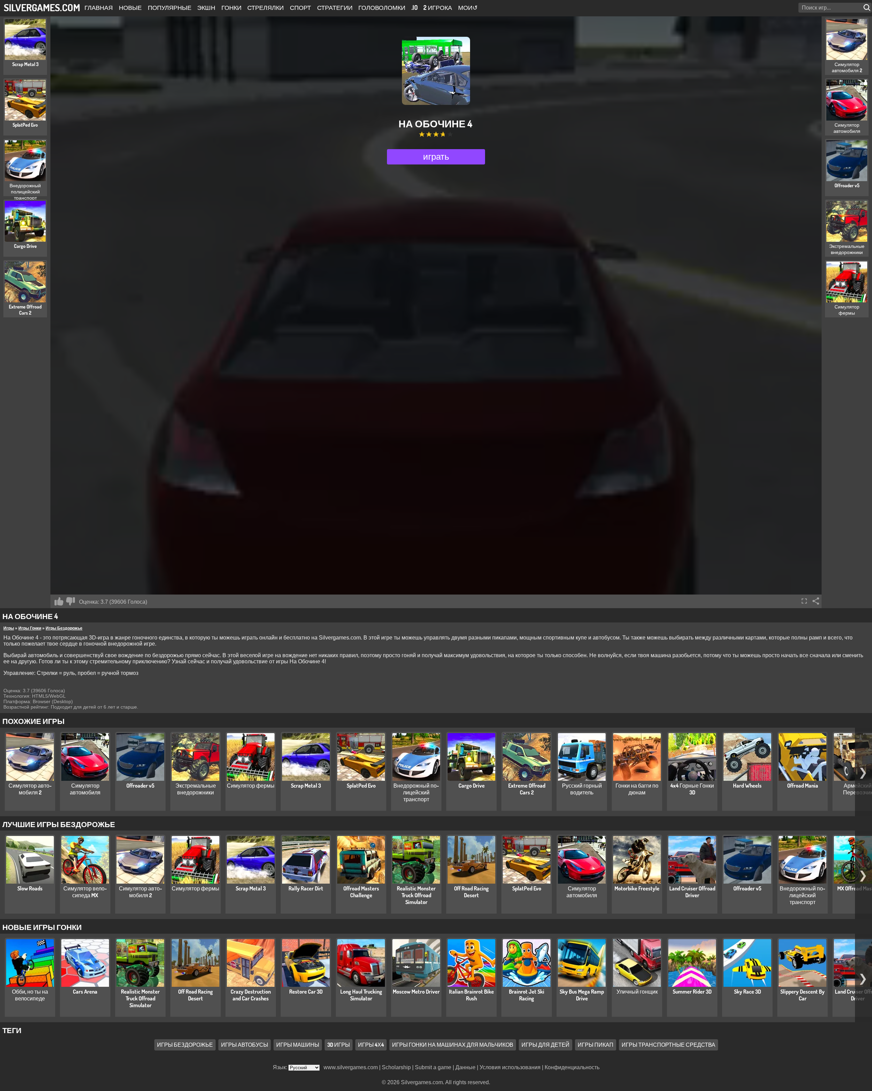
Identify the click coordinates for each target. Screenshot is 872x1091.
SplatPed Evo (361, 785)
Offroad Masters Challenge (361, 892)
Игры (8, 628)
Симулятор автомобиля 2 (30, 789)
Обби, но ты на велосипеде (30, 995)
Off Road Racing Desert (471, 892)
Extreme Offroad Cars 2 (526, 789)
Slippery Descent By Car (802, 995)
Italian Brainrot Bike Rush (471, 995)
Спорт (300, 7)
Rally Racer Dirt (306, 888)
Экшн (206, 7)
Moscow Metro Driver (416, 991)
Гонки (231, 7)
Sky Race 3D (747, 991)
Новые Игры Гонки (42, 927)
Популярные (169, 7)
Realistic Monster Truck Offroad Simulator (416, 895)
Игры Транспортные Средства (668, 1044)
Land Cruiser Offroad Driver (692, 892)
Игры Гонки (29, 628)
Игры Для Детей (545, 1044)
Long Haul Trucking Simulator (361, 995)
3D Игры (338, 1044)
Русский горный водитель (582, 789)
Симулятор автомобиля (85, 789)
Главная (98, 7)
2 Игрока (437, 7)
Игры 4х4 (371, 1044)
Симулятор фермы (251, 785)
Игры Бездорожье (64, 628)
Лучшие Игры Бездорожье (58, 824)
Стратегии (335, 7)
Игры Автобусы (244, 1044)
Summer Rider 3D (692, 991)
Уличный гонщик (637, 991)
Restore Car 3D (306, 991)
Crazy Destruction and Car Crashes (251, 995)
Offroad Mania (802, 785)
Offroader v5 (140, 785)
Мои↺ (468, 7)
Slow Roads (30, 888)
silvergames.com (42, 7)
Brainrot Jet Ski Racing (526, 995)
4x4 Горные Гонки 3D (692, 789)
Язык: (281, 1067)
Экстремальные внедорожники (195, 789)
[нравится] (58, 601)
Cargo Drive (471, 785)
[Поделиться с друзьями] (815, 601)
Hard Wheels (747, 785)
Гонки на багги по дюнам (637, 789)
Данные (465, 1067)
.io (414, 7)
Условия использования (510, 1067)
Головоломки (381, 7)
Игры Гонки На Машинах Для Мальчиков (452, 1044)
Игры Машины (297, 1044)
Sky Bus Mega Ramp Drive (582, 995)
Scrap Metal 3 (306, 785)
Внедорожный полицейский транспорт (416, 792)
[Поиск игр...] (867, 8)
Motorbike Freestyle (636, 888)
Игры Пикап (595, 1044)
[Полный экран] (804, 601)
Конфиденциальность (572, 1067)
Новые (130, 7)
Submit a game (433, 1067)
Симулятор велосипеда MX (85, 892)
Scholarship (396, 1067)
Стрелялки (265, 7)
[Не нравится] (70, 601)
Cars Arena (85, 991)
